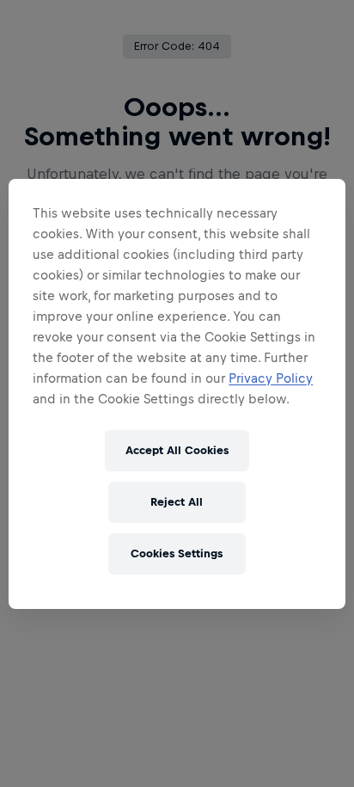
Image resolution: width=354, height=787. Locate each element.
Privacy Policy (271, 378)
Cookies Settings (177, 553)
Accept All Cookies (177, 450)
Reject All (176, 501)
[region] (177, 394)
